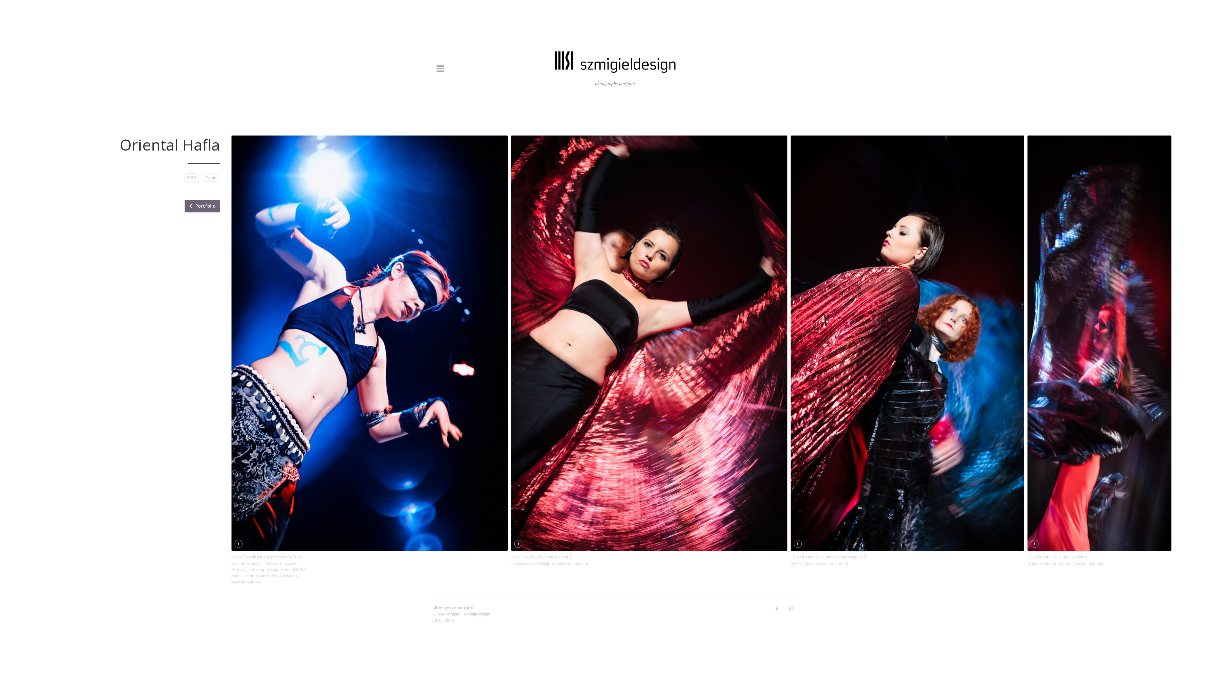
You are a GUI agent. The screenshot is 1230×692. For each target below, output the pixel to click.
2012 (191, 177)
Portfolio (205, 206)
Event (210, 177)
